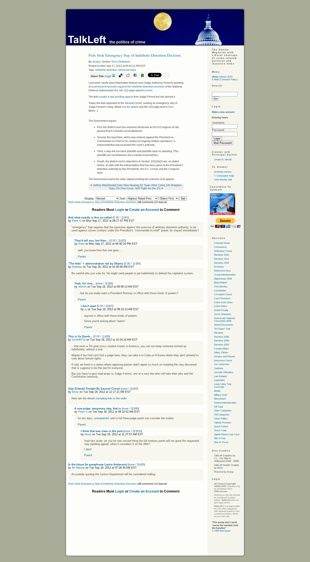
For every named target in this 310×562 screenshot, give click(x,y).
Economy (219, 266)
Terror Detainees (120, 61)
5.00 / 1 (129, 263)
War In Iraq (219, 438)
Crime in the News (223, 302)
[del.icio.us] (122, 76)
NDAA (122, 69)
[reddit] (129, 76)
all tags (131, 69)
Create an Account (144, 209)
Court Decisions (222, 298)
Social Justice (221, 426)
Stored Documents (223, 324)
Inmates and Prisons (224, 356)
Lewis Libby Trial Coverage (222, 385)
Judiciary (218, 368)
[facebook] (136, 76)
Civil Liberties (221, 286)
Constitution (220, 290)
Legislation (219, 380)
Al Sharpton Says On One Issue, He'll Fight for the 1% (145, 187)
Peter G (76, 220)
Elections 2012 (221, 259)
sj (86, 309)
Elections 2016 (221, 255)
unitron (82, 286)
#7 (110, 306)
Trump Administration (225, 274)
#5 (142, 464)
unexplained (101, 418)
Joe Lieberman (221, 364)
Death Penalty (221, 310)
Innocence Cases (223, 360)
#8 (136, 408)
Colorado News (222, 243)
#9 (107, 336)
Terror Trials (220, 430)
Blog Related (220, 282)
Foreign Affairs (221, 348)
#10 (139, 431)
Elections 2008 (221, 340)
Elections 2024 (221, 263)
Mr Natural (78, 467)
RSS (230, 76)
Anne (81, 243)
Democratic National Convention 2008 (224, 319)
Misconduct (220, 398)
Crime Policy (220, 306)
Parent (82, 256)
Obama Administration (225, 402)
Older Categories (223, 410)
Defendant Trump (223, 251)
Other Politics (221, 418)
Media (217, 391)
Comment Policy (228, 79)
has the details (130, 106)
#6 (110, 283)
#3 (135, 388)
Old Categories (221, 414)
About (223, 76)
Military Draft (220, 395)
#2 (123, 240)
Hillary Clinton (221, 352)
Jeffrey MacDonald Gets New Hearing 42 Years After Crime (129, 185)
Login (119, 209)
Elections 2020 (221, 344)
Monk (220, 468)
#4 (138, 263)
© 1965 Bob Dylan (221, 530)
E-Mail (215, 79)
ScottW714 (78, 339)
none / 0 (101, 283)
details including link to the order (106, 398)
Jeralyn (96, 61)
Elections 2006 (221, 337)
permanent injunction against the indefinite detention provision (129, 86)
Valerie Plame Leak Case (227, 434)
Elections (218, 332)
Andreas (77, 266)
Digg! (108, 76)
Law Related (220, 376)
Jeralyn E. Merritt (223, 159)
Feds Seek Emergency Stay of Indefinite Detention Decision (102, 202)
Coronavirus (220, 247)
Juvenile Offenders (223, 372)
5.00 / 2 (118, 217)
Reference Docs (222, 270)
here (149, 90)
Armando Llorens (223, 172)
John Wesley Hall (223, 179)
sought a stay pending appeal (116, 96)
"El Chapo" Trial (222, 328)
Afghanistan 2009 (223, 278)
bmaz (75, 391)
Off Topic (218, 406)
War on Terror (221, 442)
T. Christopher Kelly (224, 176)
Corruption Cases (223, 294)
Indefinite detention (106, 69)
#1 (126, 217)
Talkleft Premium (222, 422)
